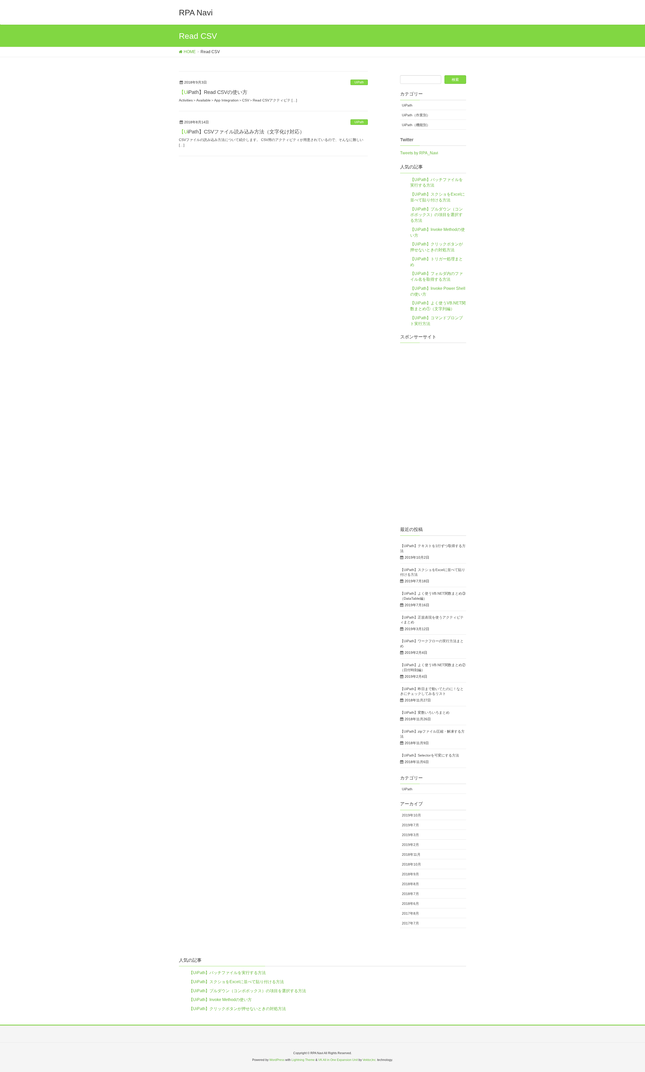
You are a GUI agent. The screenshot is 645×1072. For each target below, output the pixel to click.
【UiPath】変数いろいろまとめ (424, 712)
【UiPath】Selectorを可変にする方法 (429, 755)
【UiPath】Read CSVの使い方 (213, 92)
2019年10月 (411, 815)
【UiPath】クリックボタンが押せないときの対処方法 (237, 1009)
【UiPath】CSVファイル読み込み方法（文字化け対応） (242, 131)
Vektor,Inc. (369, 1060)
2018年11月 (411, 854)
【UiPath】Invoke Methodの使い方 (220, 999)
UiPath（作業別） (416, 115)
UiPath (359, 82)
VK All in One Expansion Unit (338, 1060)
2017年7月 (410, 923)
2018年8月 (410, 884)
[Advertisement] (433, 436)
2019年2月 (410, 845)
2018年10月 (411, 864)
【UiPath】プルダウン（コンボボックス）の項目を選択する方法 (436, 215)
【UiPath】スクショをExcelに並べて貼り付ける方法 (236, 982)
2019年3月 (410, 835)
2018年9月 (410, 874)
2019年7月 (410, 825)
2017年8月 (410, 913)
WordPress (276, 1060)
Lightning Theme (303, 1060)
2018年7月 (410, 894)
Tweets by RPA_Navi (419, 153)
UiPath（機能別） (416, 125)
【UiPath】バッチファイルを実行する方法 (227, 973)
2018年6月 (410, 904)
